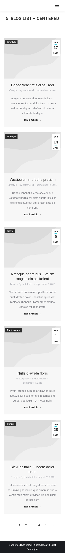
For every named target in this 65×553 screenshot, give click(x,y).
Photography (22, 378)
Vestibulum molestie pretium (33, 179)
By (27, 90)
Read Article (31, 120)
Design (14, 477)
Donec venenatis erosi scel (32, 85)
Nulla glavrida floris (32, 373)
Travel (13, 284)
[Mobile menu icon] (57, 5)
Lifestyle (12, 90)
